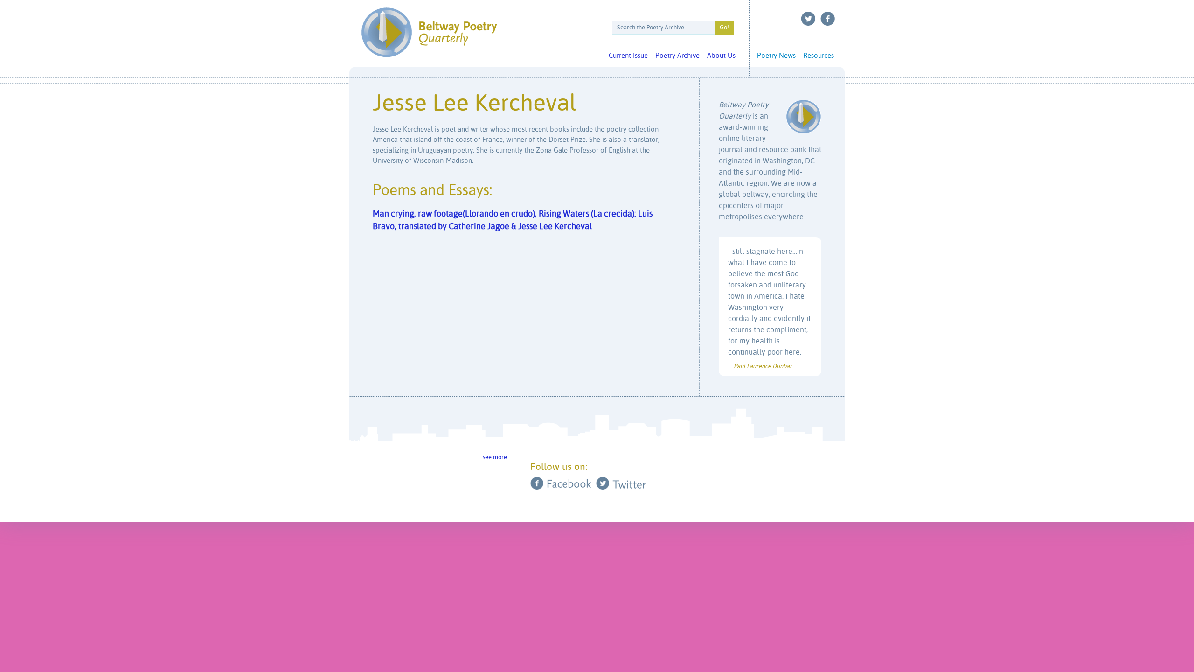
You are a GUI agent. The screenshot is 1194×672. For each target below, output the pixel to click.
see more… (497, 458)
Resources (818, 55)
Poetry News (776, 55)
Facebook (827, 19)
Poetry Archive (677, 55)
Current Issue (628, 55)
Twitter (808, 19)
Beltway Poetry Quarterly (429, 32)
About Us (721, 55)
